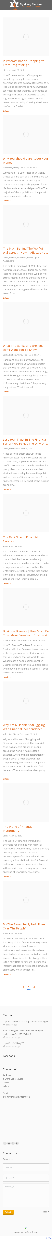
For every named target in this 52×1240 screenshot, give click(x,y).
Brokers (12, 257)
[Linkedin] (17, 1143)
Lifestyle (6, 70)
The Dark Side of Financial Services (20, 539)
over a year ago (13, 1037)
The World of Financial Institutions (18, 829)
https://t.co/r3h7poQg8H (37, 1021)
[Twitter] (9, 1143)
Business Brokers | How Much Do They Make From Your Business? (26, 633)
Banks (5, 257)
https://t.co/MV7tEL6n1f (14, 1021)
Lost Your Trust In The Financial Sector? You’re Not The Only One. (25, 441)
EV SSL (48, 1238)
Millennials (7, 167)
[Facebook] (5, 1143)
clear (45, 1211)
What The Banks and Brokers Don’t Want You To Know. (23, 348)
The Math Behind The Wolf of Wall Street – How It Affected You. (25, 250)
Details (6, 111)
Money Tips (18, 167)
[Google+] (13, 1143)
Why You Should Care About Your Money (25, 160)
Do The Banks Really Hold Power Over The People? (25, 926)
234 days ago (11, 1024)
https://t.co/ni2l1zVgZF (13, 1043)
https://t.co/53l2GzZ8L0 (20, 1034)
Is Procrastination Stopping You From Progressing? (24, 63)
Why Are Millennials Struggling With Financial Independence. (24, 727)
